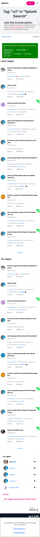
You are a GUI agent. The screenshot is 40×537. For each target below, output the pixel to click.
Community (7, 52)
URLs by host (11, 85)
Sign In (31, 3)
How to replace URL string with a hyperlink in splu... (21, 233)
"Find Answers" (21, 50)
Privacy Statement (19, 529)
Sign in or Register (16, 27)
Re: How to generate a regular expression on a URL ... (22, 69)
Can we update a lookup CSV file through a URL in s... (21, 213)
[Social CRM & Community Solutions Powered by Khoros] (34, 509)
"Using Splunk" (8, 50)
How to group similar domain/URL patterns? (22, 158)
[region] (20, 527)
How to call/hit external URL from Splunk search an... (21, 177)
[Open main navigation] (37, 3)
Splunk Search (6, 36)
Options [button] (35, 37)
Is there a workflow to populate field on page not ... (22, 196)
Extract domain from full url (16, 103)
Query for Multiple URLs (15, 430)
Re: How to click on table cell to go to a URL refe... (21, 141)
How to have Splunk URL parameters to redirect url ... (20, 122)
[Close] (37, 520)
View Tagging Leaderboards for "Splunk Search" (20, 499)
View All (20, 252)
